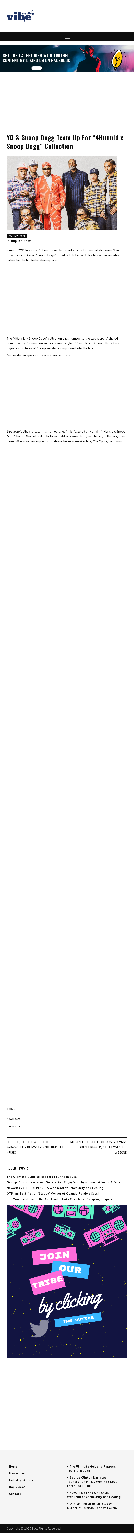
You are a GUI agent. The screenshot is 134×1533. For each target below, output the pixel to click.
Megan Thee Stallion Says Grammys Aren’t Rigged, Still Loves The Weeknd (98, 1147)
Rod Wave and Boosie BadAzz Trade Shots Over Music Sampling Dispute (60, 1199)
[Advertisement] (67, 99)
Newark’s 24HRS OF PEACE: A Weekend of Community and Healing (55, 1188)
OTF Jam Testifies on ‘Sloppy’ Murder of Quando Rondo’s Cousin (53, 1193)
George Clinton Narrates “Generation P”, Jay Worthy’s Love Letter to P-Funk (63, 1182)
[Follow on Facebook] (67, 71)
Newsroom (13, 1118)
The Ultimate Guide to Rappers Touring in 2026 (42, 1176)
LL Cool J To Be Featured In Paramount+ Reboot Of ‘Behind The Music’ (35, 1147)
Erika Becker (19, 1126)
